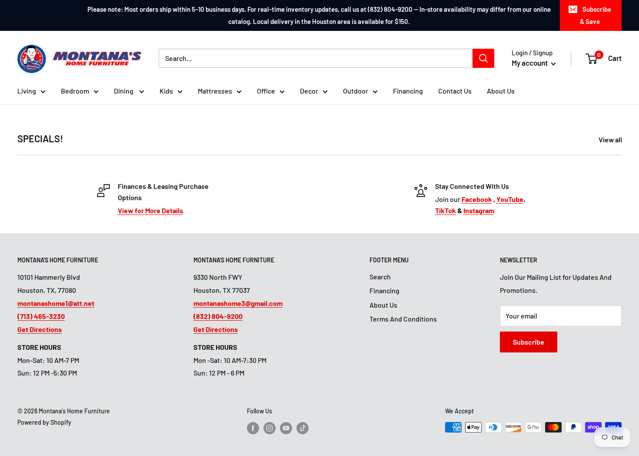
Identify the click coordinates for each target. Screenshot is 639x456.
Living (26, 91)
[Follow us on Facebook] (253, 428)
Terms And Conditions (403, 319)
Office (266, 91)
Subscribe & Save (595, 15)
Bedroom (75, 91)
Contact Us (455, 91)
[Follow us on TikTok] (302, 428)
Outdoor (355, 91)
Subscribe (528, 342)
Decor (309, 91)
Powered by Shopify (44, 422)
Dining (124, 91)
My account (530, 62)
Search (380, 276)
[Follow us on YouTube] (286, 428)
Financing (408, 91)
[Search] (483, 58)
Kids (166, 91)
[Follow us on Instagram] (269, 428)
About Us (501, 91)
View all (611, 139)
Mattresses (215, 91)
